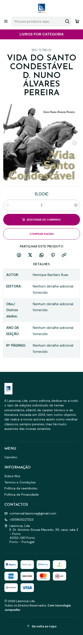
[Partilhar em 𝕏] (30, 255)
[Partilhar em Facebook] (19, 255)
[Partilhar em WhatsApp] (41, 255)
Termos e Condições (20, 482)
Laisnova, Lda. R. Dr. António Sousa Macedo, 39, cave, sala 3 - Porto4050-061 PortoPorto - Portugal (43, 534)
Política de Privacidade (21, 494)
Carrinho (10, 457)
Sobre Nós (12, 476)
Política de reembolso (21, 488)
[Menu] (6, 21)
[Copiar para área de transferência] (64, 255)
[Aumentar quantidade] (76, 205)
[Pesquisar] (67, 21)
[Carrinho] (77, 21)
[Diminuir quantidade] (7, 205)
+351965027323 (21, 519)
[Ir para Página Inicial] (41, 8)
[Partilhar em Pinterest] (53, 255)
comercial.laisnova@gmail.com (32, 513)
